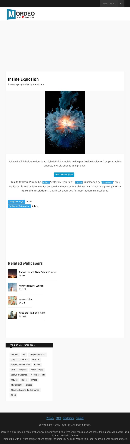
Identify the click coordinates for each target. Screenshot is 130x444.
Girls (13, 370)
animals (14, 354)
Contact (80, 418)
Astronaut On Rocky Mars (32, 313)
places (29, 385)
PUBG (13, 395)
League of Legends (19, 375)
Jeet (24, 289)
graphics (23, 370)
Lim (24, 302)
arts (24, 354)
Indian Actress (36, 370)
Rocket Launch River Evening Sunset (38, 272)
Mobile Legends (38, 375)
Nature (24, 380)
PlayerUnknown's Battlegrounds (25, 390)
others (79, 182)
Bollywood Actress (37, 354)
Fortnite (35, 360)
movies (14, 380)
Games (37, 365)
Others (46, 182)
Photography (16, 385)
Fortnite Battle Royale (20, 365)
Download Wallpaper (64, 174)
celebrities (24, 360)
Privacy (50, 418)
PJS (23, 275)
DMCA (58, 418)
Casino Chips (25, 299)
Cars (13, 360)
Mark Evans (38, 84)
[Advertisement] (65, 49)
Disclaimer (68, 418)
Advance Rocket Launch (31, 286)
